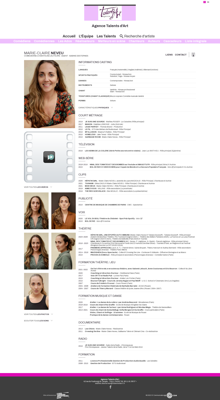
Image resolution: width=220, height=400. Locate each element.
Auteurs (154, 41)
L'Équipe (86, 36)
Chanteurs (136, 41)
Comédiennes (44, 41)
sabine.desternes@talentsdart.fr (110, 383)
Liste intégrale (195, 41)
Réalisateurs (85, 41)
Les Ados (65, 41)
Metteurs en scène (111, 41)
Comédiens (22, 41)
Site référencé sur (49, 395)
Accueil (69, 36)
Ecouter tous (36, 321)
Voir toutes (36, 187)
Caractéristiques (93, 108)
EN (208, 2)
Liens (169, 54)
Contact (181, 54)
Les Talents (106, 36)
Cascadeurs (173, 41)
